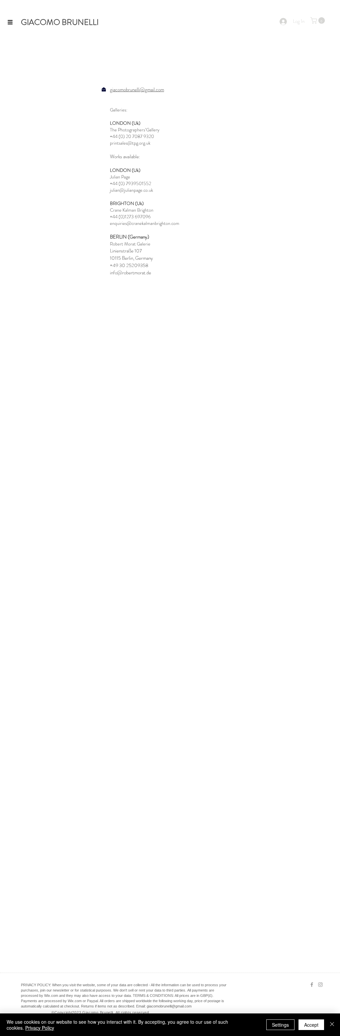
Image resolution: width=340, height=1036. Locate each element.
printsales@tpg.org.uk (130, 143)
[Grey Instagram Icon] (320, 985)
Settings (280, 1024)
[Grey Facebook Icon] (312, 985)
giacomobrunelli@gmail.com (137, 89)
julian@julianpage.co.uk (131, 190)
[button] (10, 22)
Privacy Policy (39, 1027)
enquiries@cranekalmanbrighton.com (144, 223)
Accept (311, 1024)
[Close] (332, 1025)
